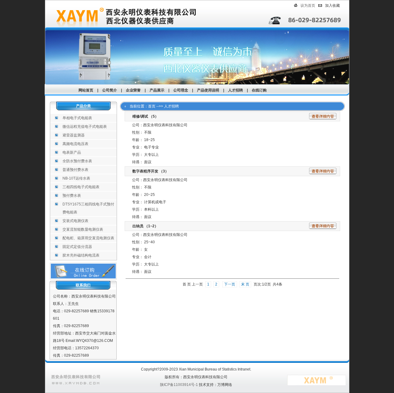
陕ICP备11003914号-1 (179, 385)
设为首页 (307, 5)
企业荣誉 (133, 90)
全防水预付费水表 (77, 161)
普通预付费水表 (75, 170)
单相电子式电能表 (77, 118)
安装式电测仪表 (75, 221)
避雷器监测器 (73, 135)
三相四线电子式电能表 (80, 187)
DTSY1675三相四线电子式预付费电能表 (88, 208)
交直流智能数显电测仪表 (82, 229)
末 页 (245, 284)
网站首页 (85, 90)
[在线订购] (83, 278)
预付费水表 (71, 195)
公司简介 (109, 90)
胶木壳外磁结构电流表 (80, 255)
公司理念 (180, 90)
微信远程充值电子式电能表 (84, 126)
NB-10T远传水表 (76, 178)
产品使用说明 (208, 90)
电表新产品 (71, 152)
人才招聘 (235, 90)
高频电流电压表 (75, 144)
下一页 (229, 284)
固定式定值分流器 (77, 247)
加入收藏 (332, 5)
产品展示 (157, 90)
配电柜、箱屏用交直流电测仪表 (88, 238)
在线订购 (259, 90)
